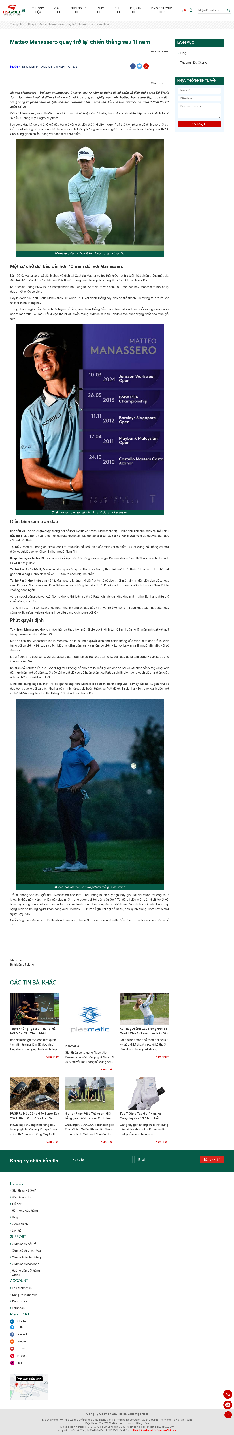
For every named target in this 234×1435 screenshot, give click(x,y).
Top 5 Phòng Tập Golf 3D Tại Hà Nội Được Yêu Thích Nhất (33, 1031)
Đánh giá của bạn (160, 51)
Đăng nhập (19, 1301)
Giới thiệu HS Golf (24, 1191)
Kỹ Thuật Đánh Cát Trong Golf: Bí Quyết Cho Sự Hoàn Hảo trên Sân (144, 1031)
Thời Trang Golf (79, 10)
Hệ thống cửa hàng (25, 1211)
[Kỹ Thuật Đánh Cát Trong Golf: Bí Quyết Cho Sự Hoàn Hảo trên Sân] (144, 1008)
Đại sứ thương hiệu (161, 10)
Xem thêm (52, 1057)
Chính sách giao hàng (26, 1257)
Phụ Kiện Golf (135, 10)
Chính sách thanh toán (27, 1251)
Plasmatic (72, 1046)
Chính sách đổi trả (24, 1244)
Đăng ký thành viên (24, 1295)
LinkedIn (21, 1321)
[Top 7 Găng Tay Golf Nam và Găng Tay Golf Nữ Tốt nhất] (144, 1093)
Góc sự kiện (20, 1224)
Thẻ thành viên (22, 1288)
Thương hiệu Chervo (194, 63)
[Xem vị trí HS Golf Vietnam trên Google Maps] (29, 1387)
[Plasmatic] (89, 1017)
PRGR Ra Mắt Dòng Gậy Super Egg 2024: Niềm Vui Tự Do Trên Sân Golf (34, 1116)
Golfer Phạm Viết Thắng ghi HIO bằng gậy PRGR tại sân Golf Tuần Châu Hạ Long (88, 1116)
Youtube (21, 1348)
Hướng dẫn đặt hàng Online (26, 1273)
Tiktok (19, 1362)
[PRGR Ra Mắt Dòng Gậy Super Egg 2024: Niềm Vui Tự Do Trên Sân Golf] (34, 1093)
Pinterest (21, 1355)
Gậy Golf (57, 10)
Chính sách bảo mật (25, 1264)
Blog (183, 53)
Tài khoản (18, 1308)
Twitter (20, 1327)
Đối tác (17, 1204)
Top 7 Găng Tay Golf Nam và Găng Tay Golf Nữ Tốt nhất (140, 1116)
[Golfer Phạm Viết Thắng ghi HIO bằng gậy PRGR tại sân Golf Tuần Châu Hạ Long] (89, 1093)
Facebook (21, 1334)
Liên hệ (16, 1231)
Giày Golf (100, 10)
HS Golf (15, 67)
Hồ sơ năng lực (22, 1197)
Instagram (22, 1341)
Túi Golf (117, 10)
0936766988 (227, 1405)
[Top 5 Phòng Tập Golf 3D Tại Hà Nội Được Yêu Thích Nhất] (34, 1008)
